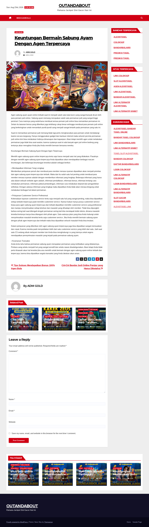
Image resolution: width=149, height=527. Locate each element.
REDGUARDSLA (24, 18)
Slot (56, 316)
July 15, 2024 (120, 478)
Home (129, 522)
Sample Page (137, 522)
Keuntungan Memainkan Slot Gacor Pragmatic (124, 474)
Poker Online (83, 313)
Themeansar (48, 522)
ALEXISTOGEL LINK (122, 207)
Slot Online (63, 316)
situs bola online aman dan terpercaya (21, 474)
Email (12, 411)
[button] (142, 18)
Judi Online (19, 32)
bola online (25, 464)
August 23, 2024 (20, 478)
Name (12, 399)
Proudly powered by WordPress (17, 522)
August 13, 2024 (88, 478)
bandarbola (15, 464)
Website (12, 422)
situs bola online (26, 468)
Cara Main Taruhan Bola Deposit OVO (20, 322)
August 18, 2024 (54, 478)
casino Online (83, 309)
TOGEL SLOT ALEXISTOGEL (126, 154)
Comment (13, 351)
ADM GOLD (30, 52)
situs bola (14, 468)
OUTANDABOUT (74, 5)
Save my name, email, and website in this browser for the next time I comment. (44, 433)
